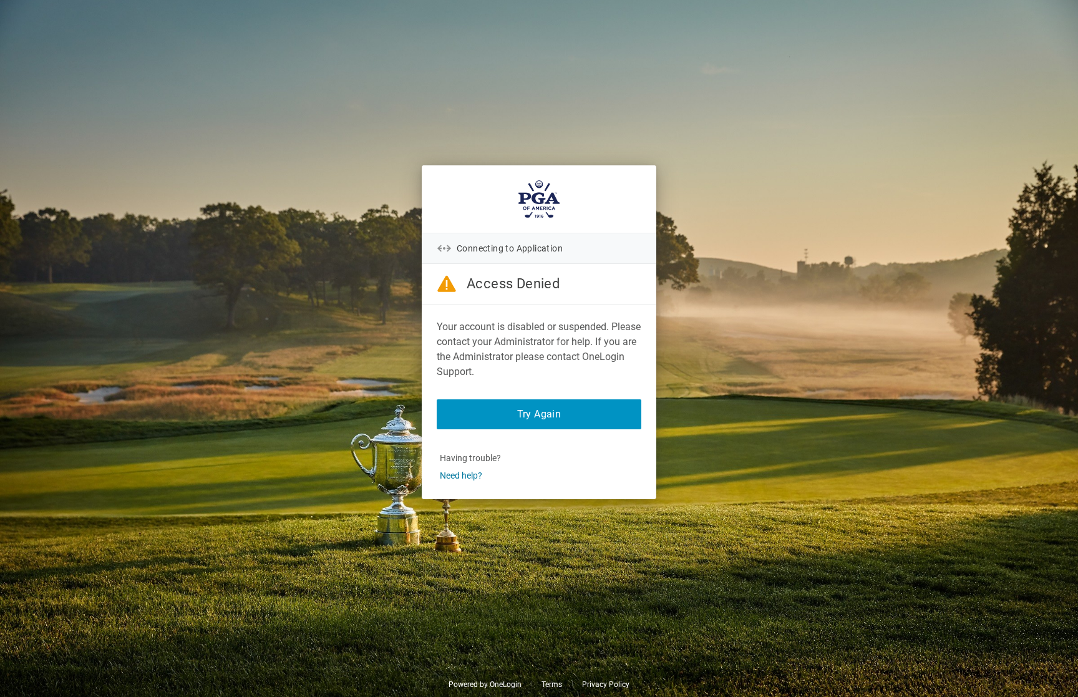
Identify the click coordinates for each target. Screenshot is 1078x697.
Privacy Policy (605, 684)
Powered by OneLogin (485, 684)
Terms (551, 684)
